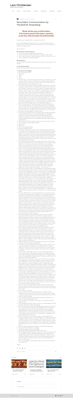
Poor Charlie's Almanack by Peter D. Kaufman (18, 370)
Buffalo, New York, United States (16, 7)
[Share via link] (25, 348)
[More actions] (55, 19)
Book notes (18, 344)
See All (60, 357)
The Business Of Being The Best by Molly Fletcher (36, 370)
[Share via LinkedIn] (22, 348)
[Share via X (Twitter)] (19, 348)
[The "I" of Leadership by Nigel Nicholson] (54, 363)
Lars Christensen (20, 5)
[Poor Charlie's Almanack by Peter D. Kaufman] (19, 363)
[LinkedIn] (58, 395)
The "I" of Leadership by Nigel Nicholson (53, 370)
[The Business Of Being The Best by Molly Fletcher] (36, 363)
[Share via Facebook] (17, 348)
